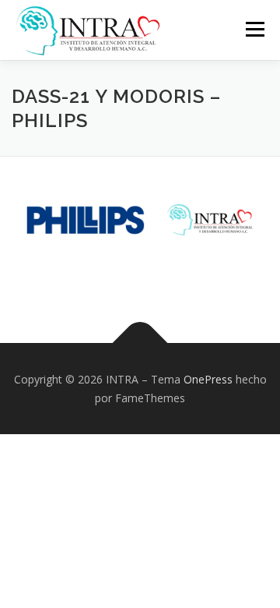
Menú (254, 29)
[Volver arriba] (140, 342)
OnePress (208, 379)
